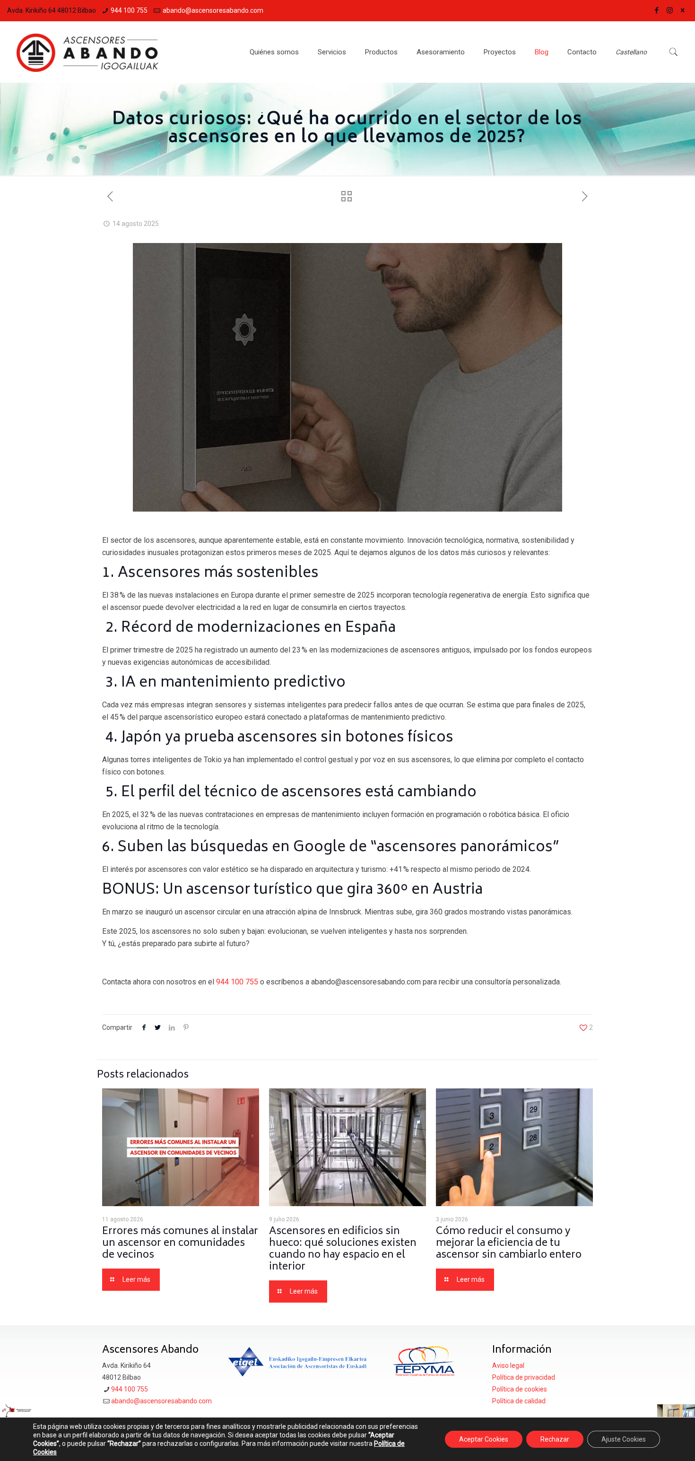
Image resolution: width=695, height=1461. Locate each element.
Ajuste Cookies (623, 1439)
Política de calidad (519, 1401)
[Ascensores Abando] (87, 52)
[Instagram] (670, 10)
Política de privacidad (523, 1377)
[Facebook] (657, 10)
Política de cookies (519, 1389)
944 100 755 (129, 10)
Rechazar (554, 1439)
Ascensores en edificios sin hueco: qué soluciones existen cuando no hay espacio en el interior (343, 1249)
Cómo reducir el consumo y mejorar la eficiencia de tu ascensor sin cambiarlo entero (509, 1243)
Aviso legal (508, 1365)
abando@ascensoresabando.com (213, 10)
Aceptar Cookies (483, 1439)
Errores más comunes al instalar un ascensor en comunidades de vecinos (180, 1243)
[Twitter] (683, 10)
